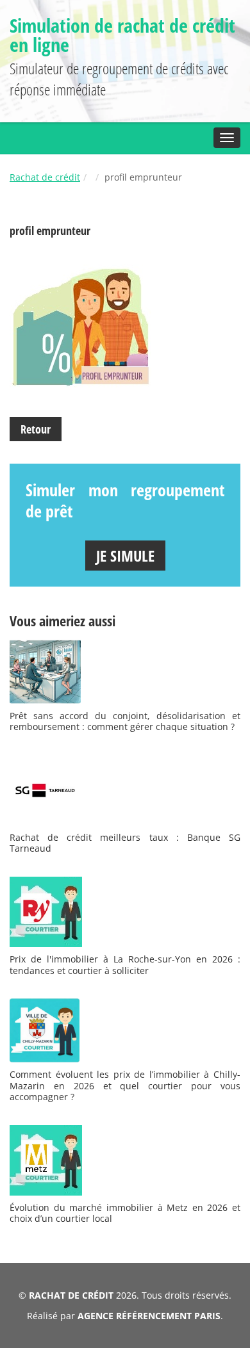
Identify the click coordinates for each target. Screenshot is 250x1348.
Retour (36, 429)
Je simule (125, 555)
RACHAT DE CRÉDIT (71, 1295)
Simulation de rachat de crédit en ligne (122, 35)
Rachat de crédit (45, 177)
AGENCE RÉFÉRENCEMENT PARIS (149, 1316)
